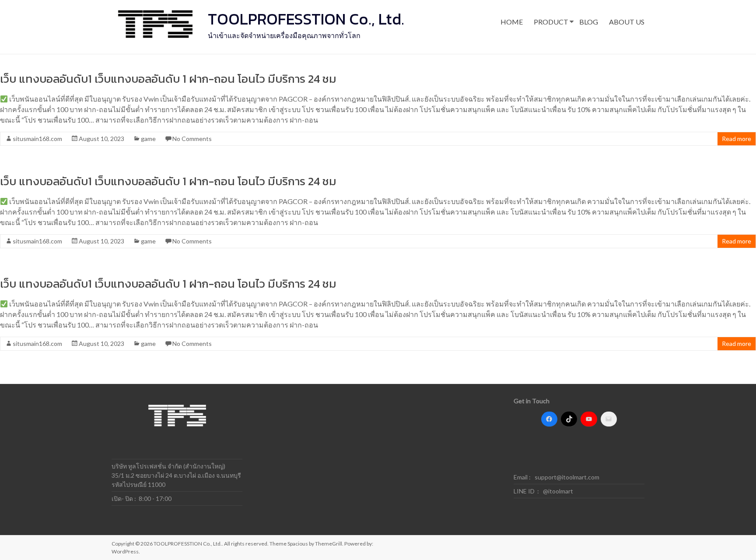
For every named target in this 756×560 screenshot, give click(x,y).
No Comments (192, 138)
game (148, 138)
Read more (736, 138)
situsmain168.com (37, 138)
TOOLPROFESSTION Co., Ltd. (306, 19)
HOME (511, 22)
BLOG (588, 22)
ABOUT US (626, 22)
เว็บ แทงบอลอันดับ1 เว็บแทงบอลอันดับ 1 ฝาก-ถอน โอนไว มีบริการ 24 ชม (168, 78)
